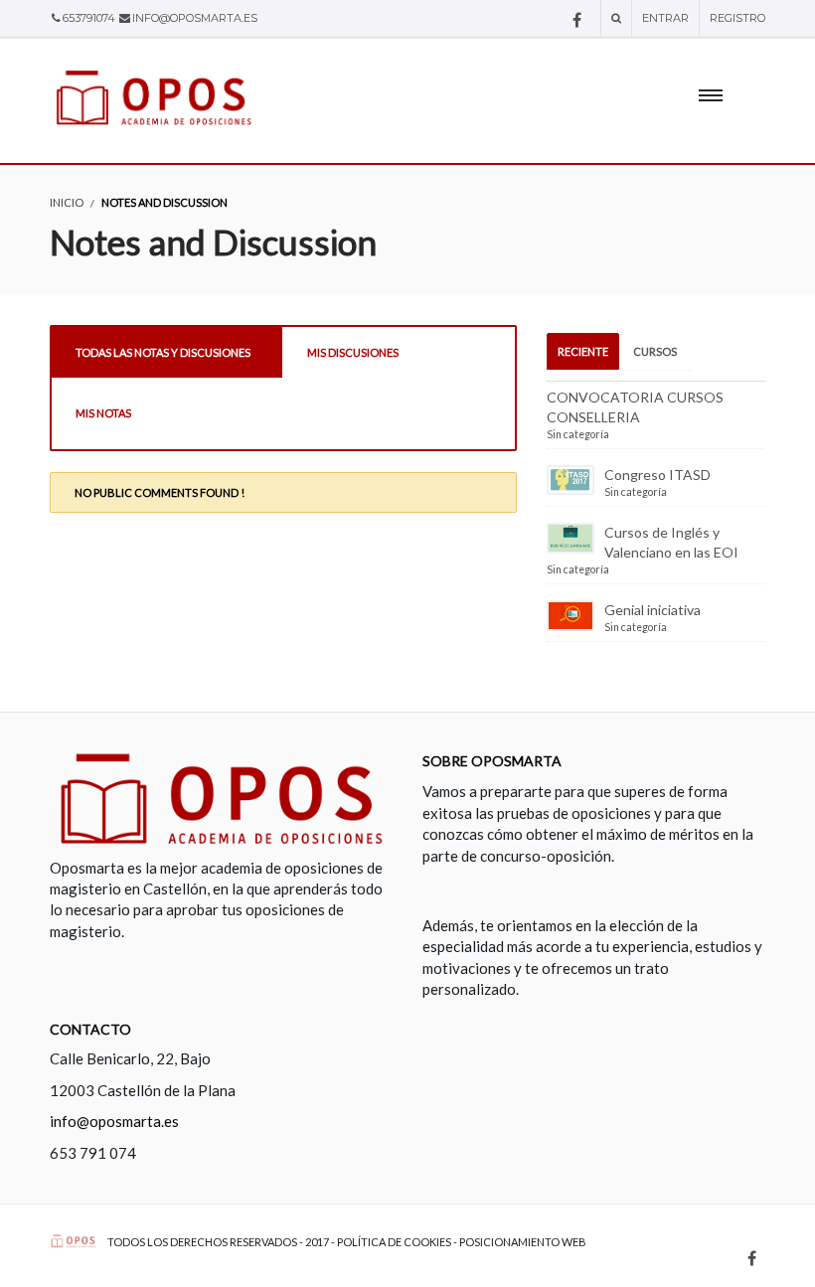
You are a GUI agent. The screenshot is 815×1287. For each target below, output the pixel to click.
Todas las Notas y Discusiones (163, 352)
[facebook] (577, 20)
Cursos (655, 351)
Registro (737, 18)
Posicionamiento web (522, 1241)
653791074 (89, 18)
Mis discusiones (353, 352)
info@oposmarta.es (194, 18)
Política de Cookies (394, 1241)
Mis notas (103, 412)
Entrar (665, 18)
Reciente (583, 351)
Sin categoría (578, 434)
